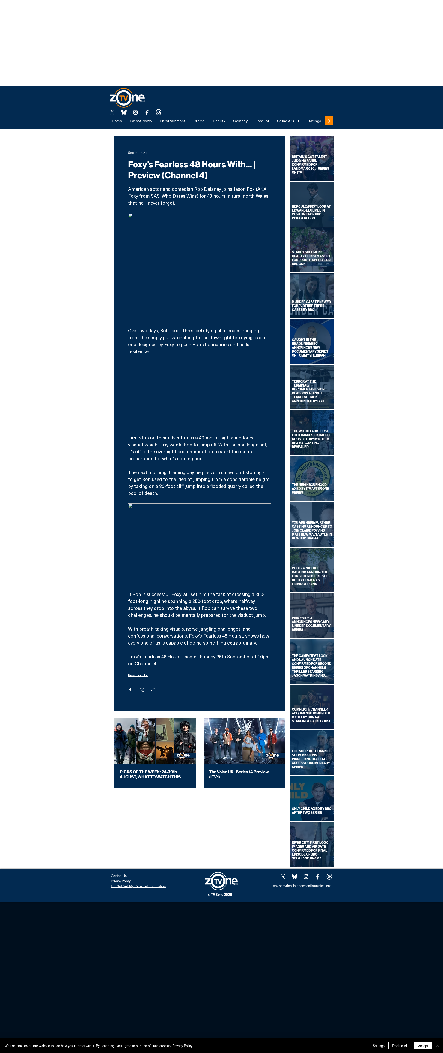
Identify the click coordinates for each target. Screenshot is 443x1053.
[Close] (437, 1045)
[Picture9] (159, 112)
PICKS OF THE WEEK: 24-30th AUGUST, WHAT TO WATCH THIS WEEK (150, 774)
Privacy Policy (182, 1045)
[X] (112, 112)
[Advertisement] (84, 10)
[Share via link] (153, 689)
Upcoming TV (138, 674)
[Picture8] (124, 112)
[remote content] (199, 394)
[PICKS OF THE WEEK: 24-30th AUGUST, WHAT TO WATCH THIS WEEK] (155, 741)
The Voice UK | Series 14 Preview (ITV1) (239, 774)
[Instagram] (135, 112)
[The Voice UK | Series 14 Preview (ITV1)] (244, 741)
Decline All (399, 1045)
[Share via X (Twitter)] (141, 689)
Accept (423, 1045)
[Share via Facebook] (130, 689)
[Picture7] (147, 112)
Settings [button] (379, 1045)
